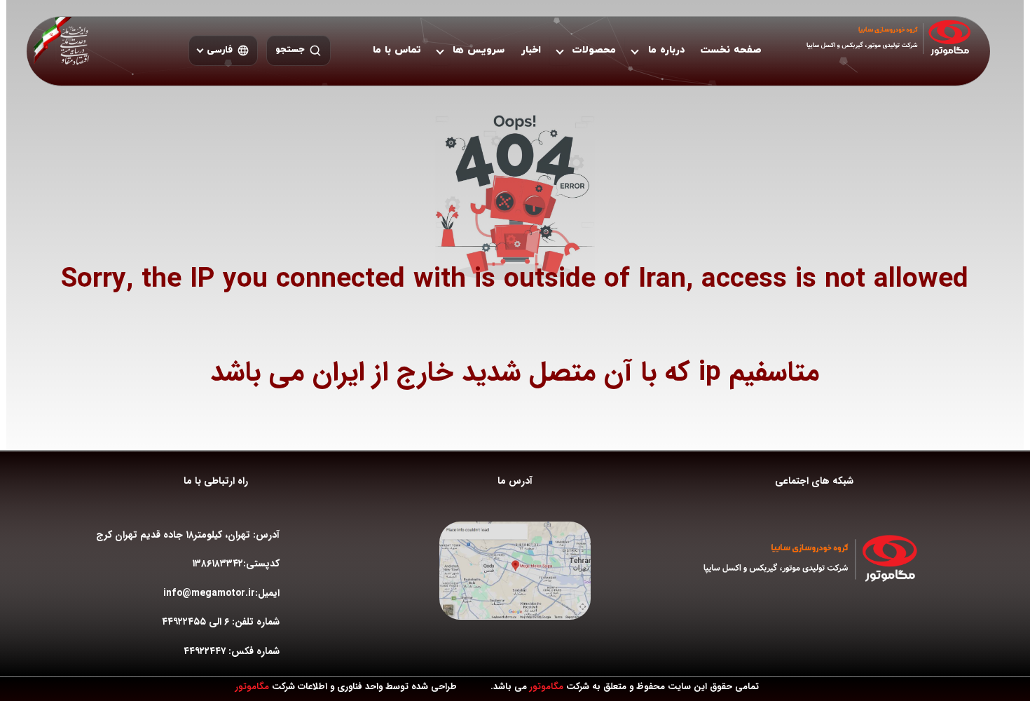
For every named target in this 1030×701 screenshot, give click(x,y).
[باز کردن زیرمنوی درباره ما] (635, 50)
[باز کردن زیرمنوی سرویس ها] (440, 50)
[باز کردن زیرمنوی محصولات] (560, 50)
